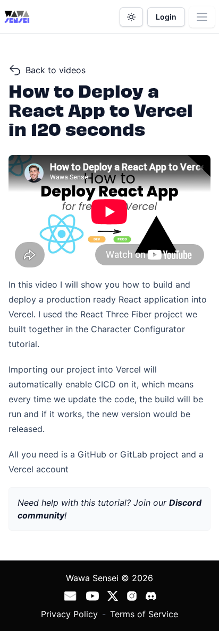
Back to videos (56, 70)
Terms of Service (144, 614)
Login (166, 16)
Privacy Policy (69, 614)
